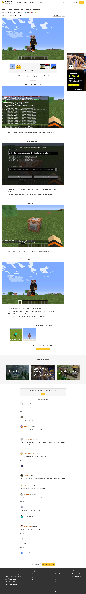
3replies (23, 533)
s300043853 (26, 494)
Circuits (34, 573)
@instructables (77, 573)
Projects (19, 2)
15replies (23, 411)
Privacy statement (30, 591)
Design (14, 12)
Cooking (43, 573)
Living (42, 575)
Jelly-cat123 (26, 485)
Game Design (20, 12)
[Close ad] (85, 54)
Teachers (32, 2)
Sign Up (81, 2)
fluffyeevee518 (27, 526)
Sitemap (57, 580)
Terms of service (21, 591)
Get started (57, 575)
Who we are (58, 582)
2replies (23, 448)
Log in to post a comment (48, 564)
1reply (22, 501)
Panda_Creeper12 (7, 12)
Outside (43, 578)
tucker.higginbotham (29, 453)
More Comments (36, 564)
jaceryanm (26, 553)
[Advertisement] (76, 72)
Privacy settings (40, 591)
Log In (75, 2)
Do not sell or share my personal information (55, 591)
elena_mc (26, 538)
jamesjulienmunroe (28, 507)
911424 (25, 516)
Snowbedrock (27, 426)
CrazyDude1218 (27, 439)
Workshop (34, 575)
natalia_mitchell (27, 417)
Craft (33, 580)
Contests (25, 2)
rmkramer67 (26, 475)
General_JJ (26, 403)
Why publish (58, 573)
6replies (23, 433)
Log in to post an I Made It (43, 349)
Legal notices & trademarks (73, 591)
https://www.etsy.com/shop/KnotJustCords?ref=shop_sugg (26, 71)
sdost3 (25, 466)
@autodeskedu (77, 576)
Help (56, 578)
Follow (18, 67)
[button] (63, 15)
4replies (23, 547)
